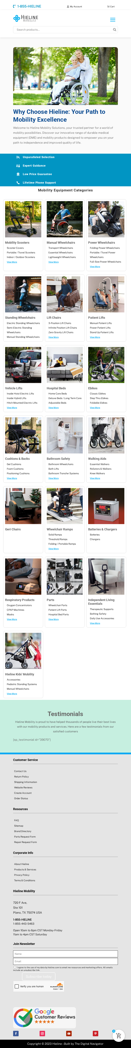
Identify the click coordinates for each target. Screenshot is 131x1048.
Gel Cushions (14, 464)
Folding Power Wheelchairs (105, 248)
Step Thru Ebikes (99, 398)
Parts (50, 600)
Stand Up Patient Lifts (102, 332)
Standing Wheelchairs (20, 317)
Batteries (95, 534)
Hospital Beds (56, 388)
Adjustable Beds (57, 402)
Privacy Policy (21, 875)
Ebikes (92, 388)
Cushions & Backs (17, 458)
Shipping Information (25, 782)
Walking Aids (97, 458)
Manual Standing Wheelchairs (23, 337)
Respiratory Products (19, 600)
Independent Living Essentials (101, 602)
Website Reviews (23, 787)
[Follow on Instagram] (42, 1033)
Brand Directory (22, 831)
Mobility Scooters (17, 242)
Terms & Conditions (24, 880)
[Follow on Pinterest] (95, 1033)
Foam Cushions (15, 468)
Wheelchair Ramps (60, 529)
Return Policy (21, 776)
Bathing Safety (98, 613)
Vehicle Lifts (13, 388)
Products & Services (25, 869)
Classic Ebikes (98, 393)
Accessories (13, 679)
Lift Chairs (54, 317)
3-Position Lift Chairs (59, 323)
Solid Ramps (55, 534)
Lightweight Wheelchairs (62, 257)
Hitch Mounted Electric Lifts (22, 402)
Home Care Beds (57, 393)
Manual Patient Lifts (101, 323)
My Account (76, 6)
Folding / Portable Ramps (62, 543)
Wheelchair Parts (57, 605)
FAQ (16, 820)
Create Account (23, 793)
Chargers (95, 539)
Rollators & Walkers (100, 468)
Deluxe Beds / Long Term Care (65, 398)
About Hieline (21, 864)
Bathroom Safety (58, 458)
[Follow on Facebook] (16, 1033)
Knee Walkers (97, 473)
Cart (112, 6)
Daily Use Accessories (102, 618)
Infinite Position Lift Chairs (62, 327)
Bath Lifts (53, 468)
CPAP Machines (15, 609)
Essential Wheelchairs (60, 252)
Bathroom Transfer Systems (63, 473)
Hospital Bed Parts (58, 614)
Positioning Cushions (18, 473)
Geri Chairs (13, 529)
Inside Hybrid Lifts (16, 398)
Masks (10, 614)
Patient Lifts (96, 317)
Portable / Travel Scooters (21, 252)
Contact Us (20, 771)
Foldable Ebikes (98, 402)
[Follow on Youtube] (69, 1033)
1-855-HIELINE (29, 6)
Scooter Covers (15, 248)
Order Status (21, 798)
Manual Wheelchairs (61, 242)
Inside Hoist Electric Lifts (20, 393)
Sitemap (18, 825)
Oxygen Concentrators (19, 605)
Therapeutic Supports (101, 609)
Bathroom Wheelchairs (60, 464)
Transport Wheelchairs (60, 248)
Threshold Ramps (57, 539)
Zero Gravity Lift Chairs (60, 332)
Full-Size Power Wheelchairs (105, 261)
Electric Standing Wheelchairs (23, 323)
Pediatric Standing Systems (22, 684)
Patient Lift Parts (57, 609)
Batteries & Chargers (102, 529)
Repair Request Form (25, 842)
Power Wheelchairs (101, 242)
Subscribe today (39, 976)
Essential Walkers (99, 464)
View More (12, 262)
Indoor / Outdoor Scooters (21, 257)
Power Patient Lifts (100, 327)
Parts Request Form (25, 836)
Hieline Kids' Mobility (19, 674)
